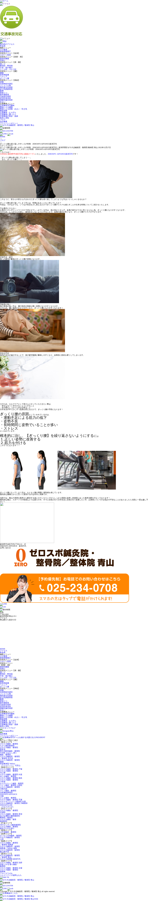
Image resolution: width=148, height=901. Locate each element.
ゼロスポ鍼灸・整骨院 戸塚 (11, 769)
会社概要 (3, 122)
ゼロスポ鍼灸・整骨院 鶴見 (11, 778)
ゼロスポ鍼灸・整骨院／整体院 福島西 (9, 844)
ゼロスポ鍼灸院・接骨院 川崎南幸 (14, 803)
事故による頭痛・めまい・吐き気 (13, 109)
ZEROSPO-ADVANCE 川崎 (8, 795)
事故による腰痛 (6, 107)
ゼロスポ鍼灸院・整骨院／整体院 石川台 (10, 757)
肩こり (2, 64)
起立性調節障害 (6, 89)
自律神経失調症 (6, 84)
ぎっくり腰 (4, 78)
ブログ (2, 120)
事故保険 (3, 111)
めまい (2, 102)
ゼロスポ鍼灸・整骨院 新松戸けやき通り (9, 827)
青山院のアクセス (7, 44)
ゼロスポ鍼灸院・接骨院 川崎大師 (10, 788)
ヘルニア (3, 77)
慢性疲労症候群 (6, 87)
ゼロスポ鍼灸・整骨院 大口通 (9, 772)
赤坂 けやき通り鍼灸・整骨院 (9, 865)
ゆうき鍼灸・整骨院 (8, 776)
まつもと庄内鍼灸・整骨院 (11, 836)
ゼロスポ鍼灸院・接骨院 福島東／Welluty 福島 (10, 847)
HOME (2, 137)
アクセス (3, 651)
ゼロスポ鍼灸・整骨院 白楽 (11, 774)
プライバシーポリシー (9, 123)
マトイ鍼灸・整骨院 (8, 791)
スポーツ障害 (5, 55)
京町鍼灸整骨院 (6, 792)
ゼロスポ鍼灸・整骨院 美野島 (9, 871)
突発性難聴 (4, 59)
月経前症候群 (5, 96)
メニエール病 (5, 86)
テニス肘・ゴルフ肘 (8, 69)
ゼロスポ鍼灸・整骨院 (9, 744)
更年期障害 (4, 95)
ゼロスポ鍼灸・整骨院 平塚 (11, 800)
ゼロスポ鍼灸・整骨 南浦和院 (8, 820)
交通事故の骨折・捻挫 (9, 116)
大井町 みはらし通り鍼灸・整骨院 (8, 754)
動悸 (2, 91)
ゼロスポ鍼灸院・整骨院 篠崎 (10, 761)
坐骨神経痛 (4, 75)
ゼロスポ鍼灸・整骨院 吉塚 (11, 868)
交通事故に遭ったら (8, 114)
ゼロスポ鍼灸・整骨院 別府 (11, 863)
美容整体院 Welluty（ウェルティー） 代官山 (10, 764)
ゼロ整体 (3, 50)
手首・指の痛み (6, 68)
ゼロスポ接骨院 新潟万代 (10, 859)
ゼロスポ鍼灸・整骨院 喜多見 (9, 748)
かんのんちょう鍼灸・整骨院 (11, 783)
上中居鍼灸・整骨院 (8, 832)
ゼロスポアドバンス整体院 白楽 (13, 801)
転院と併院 (4, 118)
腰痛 (2, 73)
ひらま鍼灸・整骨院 (8, 798)
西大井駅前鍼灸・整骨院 (10, 751)
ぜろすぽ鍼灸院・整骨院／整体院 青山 (10, 856)
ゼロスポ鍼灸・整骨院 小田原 (9, 781)
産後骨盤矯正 (5, 51)
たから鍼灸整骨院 (7, 746)
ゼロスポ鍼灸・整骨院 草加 (11, 814)
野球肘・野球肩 (6, 66)
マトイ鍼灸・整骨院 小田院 (11, 785)
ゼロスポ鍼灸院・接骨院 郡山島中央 (10, 851)
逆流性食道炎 (5, 98)
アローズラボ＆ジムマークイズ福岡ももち (11, 874)
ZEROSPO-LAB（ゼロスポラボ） (7, 806)
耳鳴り (2, 60)
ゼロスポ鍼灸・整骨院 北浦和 (9, 811)
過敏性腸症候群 (6, 100)
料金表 (2, 46)
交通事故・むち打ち (8, 113)
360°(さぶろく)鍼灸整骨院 (10, 825)
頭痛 (2, 82)
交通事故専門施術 (7, 105)
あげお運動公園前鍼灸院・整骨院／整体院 (11, 817)
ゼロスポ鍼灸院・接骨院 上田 (10, 838)
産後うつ (3, 93)
